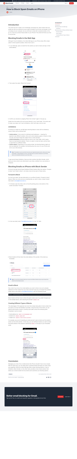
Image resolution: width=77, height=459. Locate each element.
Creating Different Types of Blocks (62, 35)
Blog (7, 7)
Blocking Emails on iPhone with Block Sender (63, 30)
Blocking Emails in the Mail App (61, 26)
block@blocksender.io (20, 180)
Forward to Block (59, 31)
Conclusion (57, 36)
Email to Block (59, 33)
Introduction (57, 25)
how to (10, 374)
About (27, 3)
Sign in (66, 3)
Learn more (68, 396)
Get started (60, 396)
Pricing (22, 3)
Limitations (58, 28)
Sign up (71, 3)
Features (17, 3)
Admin (10, 12)
